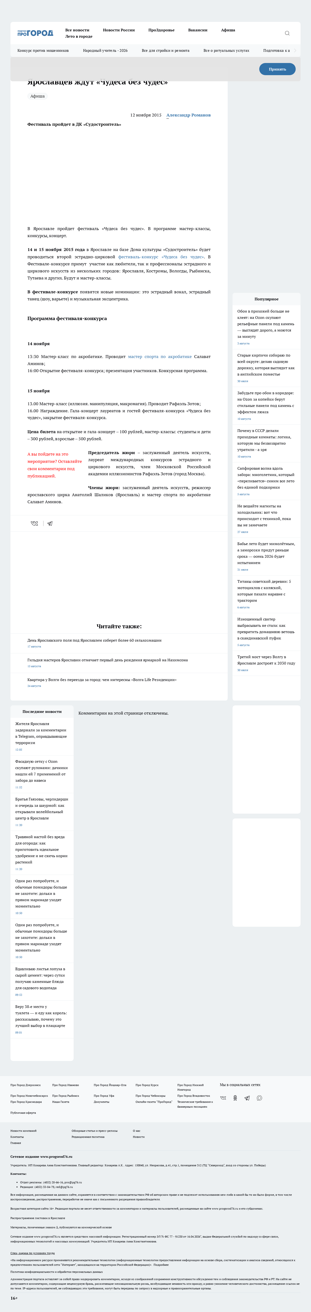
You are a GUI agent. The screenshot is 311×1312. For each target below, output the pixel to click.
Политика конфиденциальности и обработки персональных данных (56, 1272)
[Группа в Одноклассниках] (235, 1098)
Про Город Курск (147, 1085)
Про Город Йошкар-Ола (110, 1085)
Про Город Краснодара (26, 1102)
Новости (139, 1137)
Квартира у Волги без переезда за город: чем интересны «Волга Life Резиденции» (102, 682)
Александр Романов (188, 115)
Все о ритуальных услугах (226, 50)
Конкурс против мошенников (43, 50)
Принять (277, 69)
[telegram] (51, 523)
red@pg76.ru (64, 1187)
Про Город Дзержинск (25, 1085)
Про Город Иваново (65, 1085)
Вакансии (197, 29)
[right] (295, 50)
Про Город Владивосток (193, 1095)
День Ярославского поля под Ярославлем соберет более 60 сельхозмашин (94, 643)
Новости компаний (23, 1130)
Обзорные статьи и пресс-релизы (95, 1130)
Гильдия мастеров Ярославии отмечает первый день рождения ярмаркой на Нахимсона (107, 662)
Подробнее (161, 1265)
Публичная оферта (23, 1112)
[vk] (35, 523)
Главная (15, 1143)
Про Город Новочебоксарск (29, 1095)
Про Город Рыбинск (65, 1095)
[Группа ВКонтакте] (223, 1098)
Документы (101, 1102)
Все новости (77, 29)
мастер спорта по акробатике (160, 356)
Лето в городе (79, 36)
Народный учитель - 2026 (105, 50)
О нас (136, 1130)
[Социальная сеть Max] (259, 1098)
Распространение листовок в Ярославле (37, 1218)
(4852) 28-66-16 (53, 1182)
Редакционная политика (88, 1137)
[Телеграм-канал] (247, 1098)
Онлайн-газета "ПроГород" (154, 1102)
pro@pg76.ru (73, 1182)
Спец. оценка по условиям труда (32, 1253)
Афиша (228, 29)
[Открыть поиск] (287, 33)
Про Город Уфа (104, 1095)
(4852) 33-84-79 (44, 1187)
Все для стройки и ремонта (166, 50)
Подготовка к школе (281, 50)
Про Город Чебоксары (150, 1095)
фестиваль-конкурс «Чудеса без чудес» (161, 257)
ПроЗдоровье (161, 29)
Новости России (119, 29)
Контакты (17, 1137)
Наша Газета (60, 1102)
